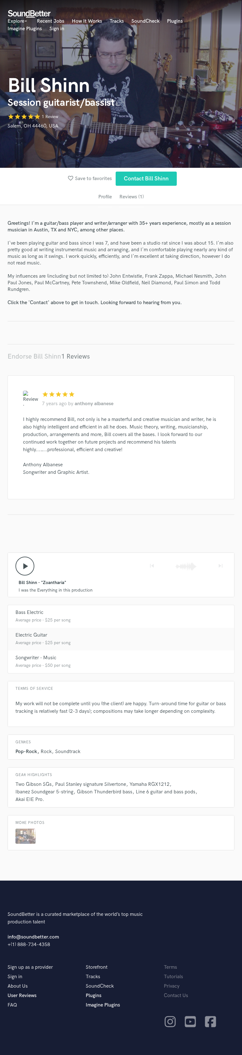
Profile (105, 197)
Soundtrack (67, 752)
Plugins (175, 21)
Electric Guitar (31, 635)
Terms (170, 967)
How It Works (87, 21)
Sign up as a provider (30, 967)
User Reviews (22, 996)
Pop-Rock (26, 752)
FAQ (12, 1005)
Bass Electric (29, 612)
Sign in (56, 29)
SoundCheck (145, 21)
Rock (46, 752)
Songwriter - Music (35, 658)
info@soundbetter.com (33, 937)
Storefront (96, 967)
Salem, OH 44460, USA (33, 126)
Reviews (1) (131, 197)
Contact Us (176, 996)
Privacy (172, 986)
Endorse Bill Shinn (34, 356)
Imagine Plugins (25, 29)
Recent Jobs (50, 21)
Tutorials (173, 977)
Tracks (117, 21)
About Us (18, 986)
